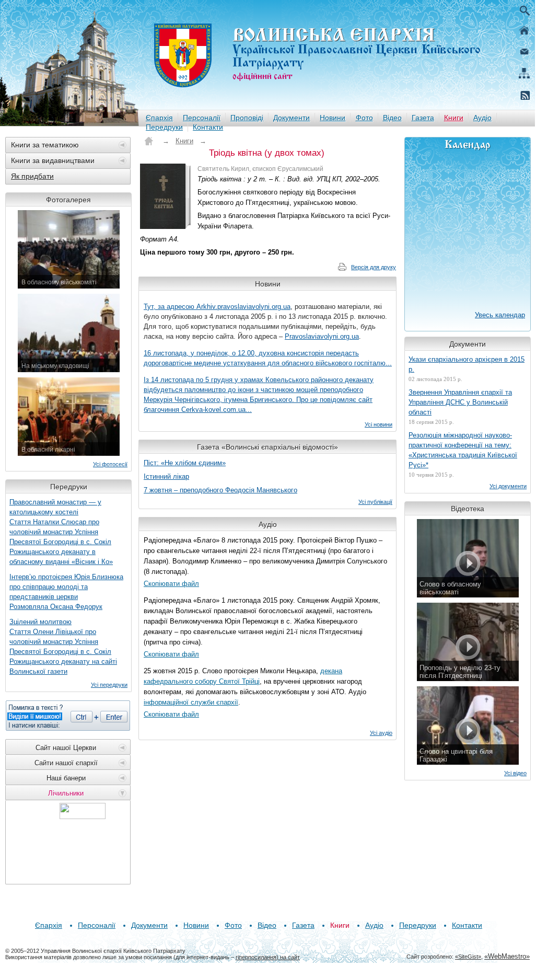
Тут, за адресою (170, 306)
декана (331, 671)
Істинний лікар (166, 476)
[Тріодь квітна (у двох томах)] (166, 196)
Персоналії (201, 117)
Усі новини (378, 424)
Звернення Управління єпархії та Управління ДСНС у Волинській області (460, 402)
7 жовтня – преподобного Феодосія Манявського (220, 490)
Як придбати (32, 176)
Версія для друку (373, 267)
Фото (364, 117)
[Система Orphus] (68, 715)
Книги (453, 117)
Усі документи (508, 486)
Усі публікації (375, 502)
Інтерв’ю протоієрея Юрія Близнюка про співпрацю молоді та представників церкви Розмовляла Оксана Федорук (66, 592)
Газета (423, 117)
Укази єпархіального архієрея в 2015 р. (467, 364)
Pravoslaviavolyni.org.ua (322, 336)
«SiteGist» (468, 956)
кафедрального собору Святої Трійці (202, 681)
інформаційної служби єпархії (191, 702)
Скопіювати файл (171, 584)
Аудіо (482, 117)
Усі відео (515, 773)
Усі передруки (109, 685)
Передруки (164, 127)
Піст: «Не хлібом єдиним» (185, 463)
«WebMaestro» (507, 956)
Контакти (208, 127)
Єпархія (159, 117)
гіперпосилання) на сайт (268, 957)
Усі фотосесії (110, 464)
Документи (291, 117)
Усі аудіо (381, 733)
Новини (332, 117)
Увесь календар (500, 315)
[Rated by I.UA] (83, 816)
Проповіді (246, 117)
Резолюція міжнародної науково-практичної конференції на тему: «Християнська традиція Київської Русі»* (463, 450)
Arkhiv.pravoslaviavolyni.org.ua (243, 306)
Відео (392, 117)
